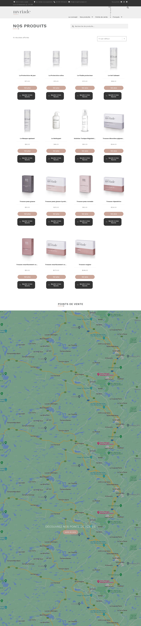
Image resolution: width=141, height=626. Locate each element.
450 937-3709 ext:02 (61, 2)
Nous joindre (115, 2)
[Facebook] (121, 2)
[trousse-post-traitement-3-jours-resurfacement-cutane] (27, 254)
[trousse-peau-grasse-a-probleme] (56, 191)
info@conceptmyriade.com (78, 2)
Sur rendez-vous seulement (44, 2)
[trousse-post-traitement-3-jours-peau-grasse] (27, 191)
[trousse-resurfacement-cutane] (56, 254)
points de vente (70, 532)
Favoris (110, 12)
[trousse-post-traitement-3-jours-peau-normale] (84, 191)
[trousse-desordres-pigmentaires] (113, 128)
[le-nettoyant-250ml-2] (56, 128)
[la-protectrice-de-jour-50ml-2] (27, 65)
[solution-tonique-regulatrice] (84, 128)
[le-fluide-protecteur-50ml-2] (84, 65)
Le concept (72, 17)
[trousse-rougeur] (84, 254)
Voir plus (27, 88)
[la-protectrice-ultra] (56, 65)
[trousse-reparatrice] (113, 191)
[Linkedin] (126, 2)
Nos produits (85, 17)
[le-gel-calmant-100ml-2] (113, 65)
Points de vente (101, 17)
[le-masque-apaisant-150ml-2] (27, 128)
